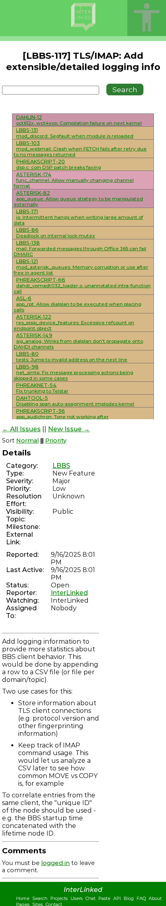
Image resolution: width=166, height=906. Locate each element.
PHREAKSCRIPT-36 (40, 411)
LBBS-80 (27, 354)
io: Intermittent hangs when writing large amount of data (78, 220)
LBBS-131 (27, 130)
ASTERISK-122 (33, 317)
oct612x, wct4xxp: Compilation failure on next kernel (79, 123)
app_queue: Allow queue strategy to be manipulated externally (78, 201)
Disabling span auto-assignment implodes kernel (75, 404)
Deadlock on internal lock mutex (55, 236)
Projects (59, 898)
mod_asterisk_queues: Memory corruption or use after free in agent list (81, 270)
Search (40, 898)
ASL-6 (23, 298)
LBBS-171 (27, 211)
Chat (90, 898)
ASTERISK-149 (34, 335)
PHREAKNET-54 (36, 385)
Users (77, 898)
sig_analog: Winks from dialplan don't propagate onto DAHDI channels (78, 344)
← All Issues (21, 429)
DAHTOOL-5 (32, 398)
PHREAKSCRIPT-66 (40, 280)
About (155, 898)
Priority (55, 440)
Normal (27, 440)
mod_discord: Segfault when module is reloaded (74, 136)
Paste (104, 898)
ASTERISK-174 (34, 174)
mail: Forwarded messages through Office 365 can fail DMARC (80, 251)
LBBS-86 (27, 230)
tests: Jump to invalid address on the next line (71, 359)
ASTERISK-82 (33, 193)
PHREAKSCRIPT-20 (40, 162)
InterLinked (69, 593)
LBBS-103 (28, 143)
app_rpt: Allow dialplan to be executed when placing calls (77, 307)
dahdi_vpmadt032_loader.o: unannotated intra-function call (82, 288)
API (117, 898)
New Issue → (69, 429)
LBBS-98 (27, 367)
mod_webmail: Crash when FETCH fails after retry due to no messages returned (80, 151)
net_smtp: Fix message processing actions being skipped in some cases (73, 375)
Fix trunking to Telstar (42, 391)
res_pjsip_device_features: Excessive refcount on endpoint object (74, 325)
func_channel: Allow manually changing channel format (74, 183)
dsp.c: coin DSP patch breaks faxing (58, 167)
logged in (55, 863)
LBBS (61, 465)
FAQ (141, 898)
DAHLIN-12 (29, 117)
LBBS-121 (27, 261)
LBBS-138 (28, 243)
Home (22, 898)
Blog (129, 898)
